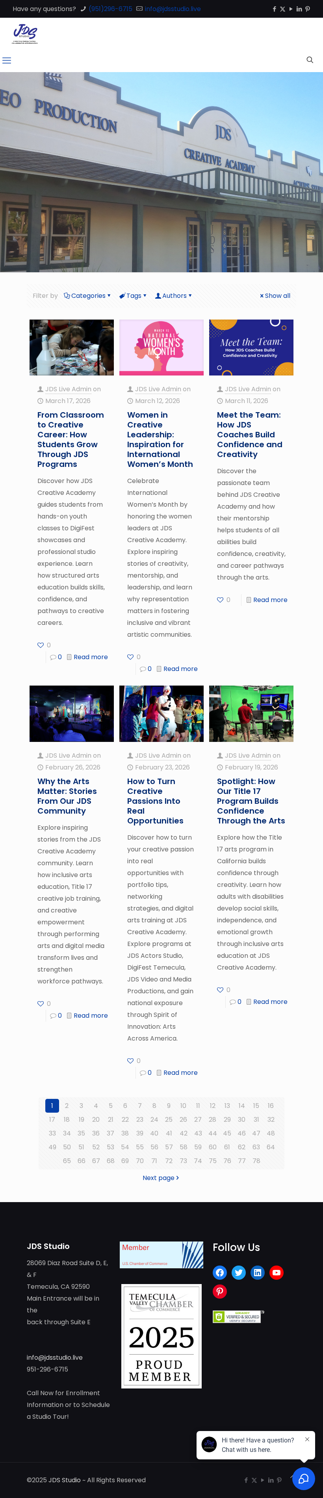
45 (227, 1133)
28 (212, 1119)
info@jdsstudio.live (172, 8)
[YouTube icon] (291, 9)
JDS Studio (64, 1480)
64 (271, 1147)
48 (271, 1133)
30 (241, 1119)
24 (154, 1119)
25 (169, 1119)
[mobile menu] (6, 60)
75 (213, 1160)
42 (183, 1133)
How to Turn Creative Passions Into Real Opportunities (155, 801)
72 (169, 1160)
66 (81, 1160)
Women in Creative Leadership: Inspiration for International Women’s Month (160, 439)
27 (198, 1119)
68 (111, 1160)
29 (227, 1119)
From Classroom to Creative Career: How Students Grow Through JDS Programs (70, 439)
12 (212, 1105)
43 (198, 1133)
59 (198, 1147)
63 (256, 1147)
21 (110, 1119)
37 (110, 1133)
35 (81, 1133)
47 (256, 1133)
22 (125, 1119)
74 (198, 1160)
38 (125, 1133)
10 (183, 1105)
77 (242, 1160)
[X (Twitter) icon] (283, 9)
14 (242, 1105)
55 (140, 1147)
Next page (158, 1177)
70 (140, 1160)
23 (139, 1119)
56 (154, 1147)
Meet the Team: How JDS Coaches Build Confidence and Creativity (249, 434)
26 (183, 1119)
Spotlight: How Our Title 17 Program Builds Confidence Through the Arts (251, 801)
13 (227, 1105)
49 (52, 1147)
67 (96, 1160)
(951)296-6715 (109, 8)
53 (110, 1147)
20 (96, 1119)
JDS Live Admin (68, 389)
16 (271, 1105)
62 (241, 1147)
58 (183, 1147)
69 (125, 1160)
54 (125, 1147)
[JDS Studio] (24, 34)
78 (256, 1160)
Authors (174, 295)
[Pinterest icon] (307, 9)
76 (227, 1160)
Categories (88, 295)
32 (271, 1119)
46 (242, 1133)
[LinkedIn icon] (299, 9)
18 (67, 1119)
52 (96, 1147)
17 (52, 1119)
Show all (277, 295)
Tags (133, 295)
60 (213, 1147)
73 (183, 1160)
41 (169, 1133)
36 (96, 1133)
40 (154, 1133)
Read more (91, 657)
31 (256, 1119)
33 (52, 1133)
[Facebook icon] (274, 9)
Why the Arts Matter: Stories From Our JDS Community (67, 796)
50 (67, 1147)
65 (67, 1160)
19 (81, 1119)
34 (67, 1133)
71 (154, 1160)
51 (81, 1147)
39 (139, 1133)
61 (227, 1147)
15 (256, 1105)
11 (198, 1105)
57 (169, 1147)
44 (212, 1133)
